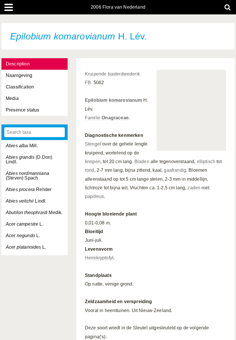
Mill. (22, 145)
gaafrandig (175, 170)
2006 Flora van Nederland (118, 7)
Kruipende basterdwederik (112, 73)
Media (12, 98)
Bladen (141, 161)
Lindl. (26, 201)
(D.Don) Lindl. (29, 159)
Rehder (29, 189)
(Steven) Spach (27, 175)
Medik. (34, 212)
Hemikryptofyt (99, 257)
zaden (193, 187)
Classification (20, 86)
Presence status (22, 109)
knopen (92, 161)
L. (24, 224)
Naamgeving (19, 75)
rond (89, 170)
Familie (107, 117)
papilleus (94, 196)
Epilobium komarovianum (113, 100)
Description (18, 63)
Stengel (93, 143)
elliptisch (206, 161)
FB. (88, 82)
